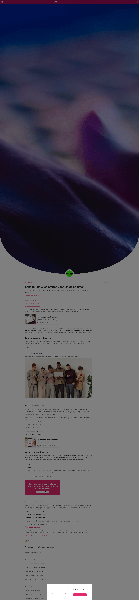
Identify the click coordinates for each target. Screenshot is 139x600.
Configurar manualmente (59, 594)
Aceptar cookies (80, 594)
